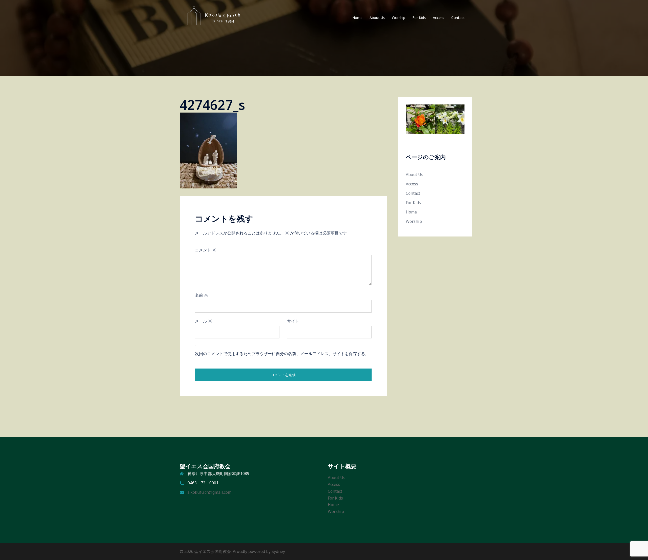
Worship (398, 17)
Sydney (278, 551)
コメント (205, 250)
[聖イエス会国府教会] (211, 17)
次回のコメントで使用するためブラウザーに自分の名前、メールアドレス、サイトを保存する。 (282, 353)
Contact (458, 17)
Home (357, 17)
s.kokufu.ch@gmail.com (209, 492)
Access (438, 17)
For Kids (419, 17)
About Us (377, 17)
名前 (201, 295)
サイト (293, 321)
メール (203, 321)
